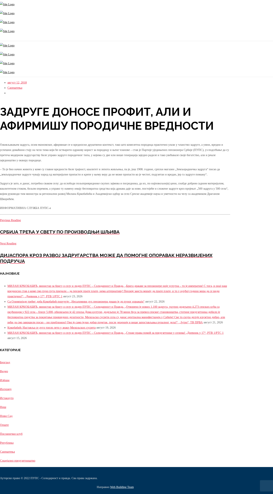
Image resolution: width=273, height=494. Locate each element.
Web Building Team (122, 487)
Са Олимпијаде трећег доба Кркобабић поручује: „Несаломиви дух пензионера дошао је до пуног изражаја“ (75, 301)
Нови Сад (6, 416)
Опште (4, 424)
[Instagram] (0, 38)
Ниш (3, 407)
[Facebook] (1, 38)
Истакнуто (7, 398)
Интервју (6, 389)
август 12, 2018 (17, 82)
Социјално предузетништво (17, 460)
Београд (5, 362)
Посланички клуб (11, 433)
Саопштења (14, 87)
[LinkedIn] (3, 38)
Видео (4, 371)
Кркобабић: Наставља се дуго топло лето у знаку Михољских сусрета (51, 327)
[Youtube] (2, 38)
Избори (4, 380)
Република (7, 442)
